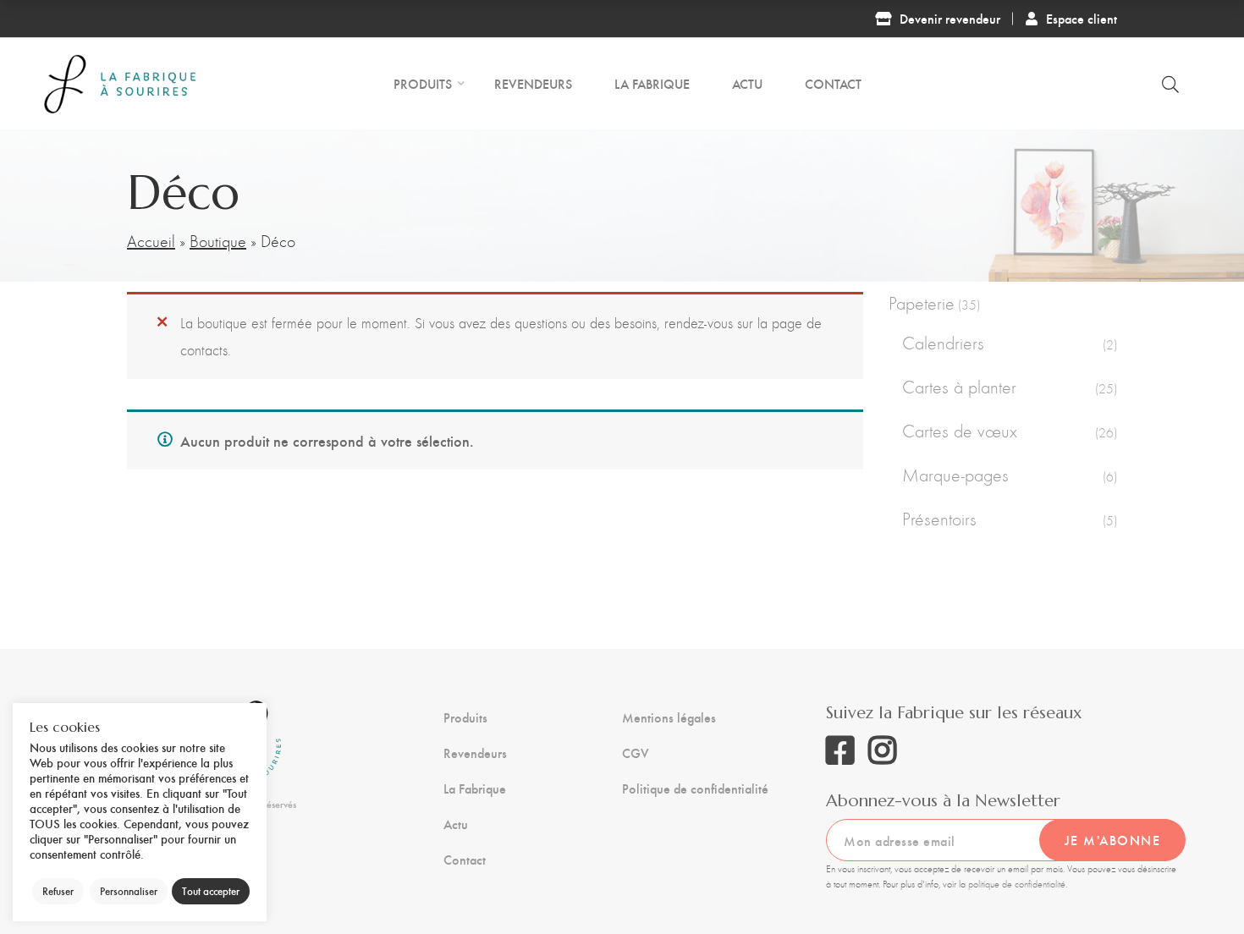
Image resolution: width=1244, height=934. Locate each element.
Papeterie (922, 303)
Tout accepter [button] (210, 890)
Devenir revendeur (950, 18)
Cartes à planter (959, 387)
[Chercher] (1170, 83)
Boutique (218, 241)
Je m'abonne (1113, 840)
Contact (464, 859)
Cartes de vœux (959, 431)
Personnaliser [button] (128, 890)
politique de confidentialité (1016, 883)
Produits (465, 717)
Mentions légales (669, 717)
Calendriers (943, 343)
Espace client (1081, 18)
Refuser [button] (58, 890)
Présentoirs (939, 519)
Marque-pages (955, 475)
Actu (455, 824)
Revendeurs (475, 752)
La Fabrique (474, 788)
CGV (635, 752)
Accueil (151, 241)
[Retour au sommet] (1197, 887)
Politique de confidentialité (695, 788)
